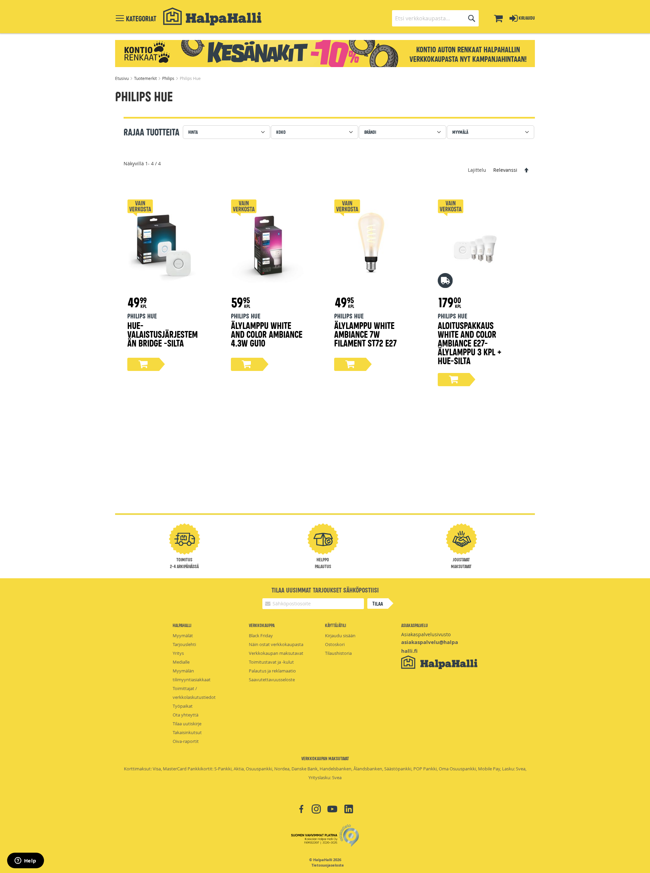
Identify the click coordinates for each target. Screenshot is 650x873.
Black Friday (261, 635)
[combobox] (435, 18)
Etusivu (122, 78)
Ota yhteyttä (185, 715)
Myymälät (183, 635)
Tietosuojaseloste (327, 865)
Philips (168, 78)
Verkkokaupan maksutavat (276, 653)
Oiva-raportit (186, 741)
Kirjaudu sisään (340, 635)
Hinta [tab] (193, 131)
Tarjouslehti (184, 644)
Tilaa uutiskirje (187, 724)
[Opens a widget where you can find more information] (25, 861)
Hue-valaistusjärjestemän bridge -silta (162, 334)
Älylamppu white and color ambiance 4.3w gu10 (266, 334)
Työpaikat (183, 706)
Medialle (181, 662)
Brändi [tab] (370, 131)
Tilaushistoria (338, 653)
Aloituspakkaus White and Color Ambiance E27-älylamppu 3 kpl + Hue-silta (469, 342)
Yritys (178, 653)
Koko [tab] (281, 131)
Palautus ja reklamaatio (272, 671)
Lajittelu (477, 170)
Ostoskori (335, 644)
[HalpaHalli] (212, 16)
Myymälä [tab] (460, 131)
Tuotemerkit (146, 78)
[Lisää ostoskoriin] (143, 364)
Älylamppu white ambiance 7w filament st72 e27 (365, 334)
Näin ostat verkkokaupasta (276, 644)
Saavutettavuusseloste (272, 680)
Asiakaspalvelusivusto (426, 634)
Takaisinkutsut (187, 732)
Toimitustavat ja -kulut (271, 662)
